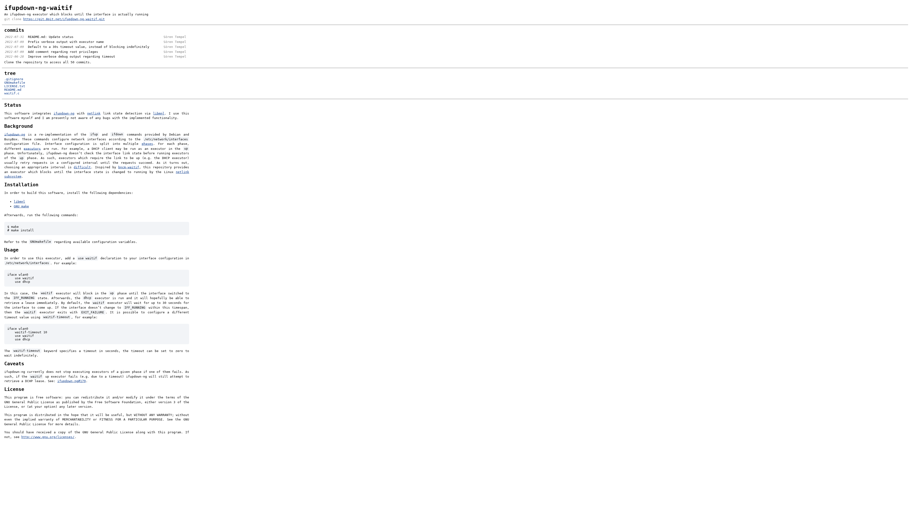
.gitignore (13, 79)
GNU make (21, 206)
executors (32, 148)
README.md (12, 89)
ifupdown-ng (64, 113)
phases (147, 144)
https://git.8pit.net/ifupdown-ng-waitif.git (64, 19)
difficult (82, 167)
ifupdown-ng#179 (71, 381)
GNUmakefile (14, 82)
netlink (93, 113)
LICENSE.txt (14, 86)
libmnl (158, 113)
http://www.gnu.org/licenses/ (47, 437)
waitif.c (11, 93)
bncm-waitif (128, 167)
